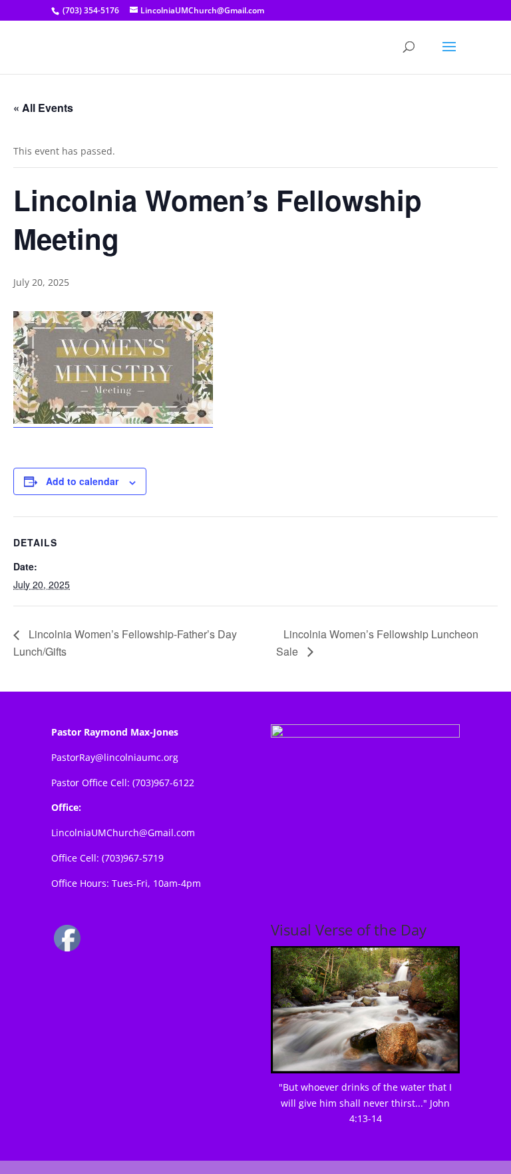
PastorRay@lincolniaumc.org (114, 757)
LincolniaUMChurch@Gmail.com (123, 832)
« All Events (43, 107)
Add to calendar (82, 481)
